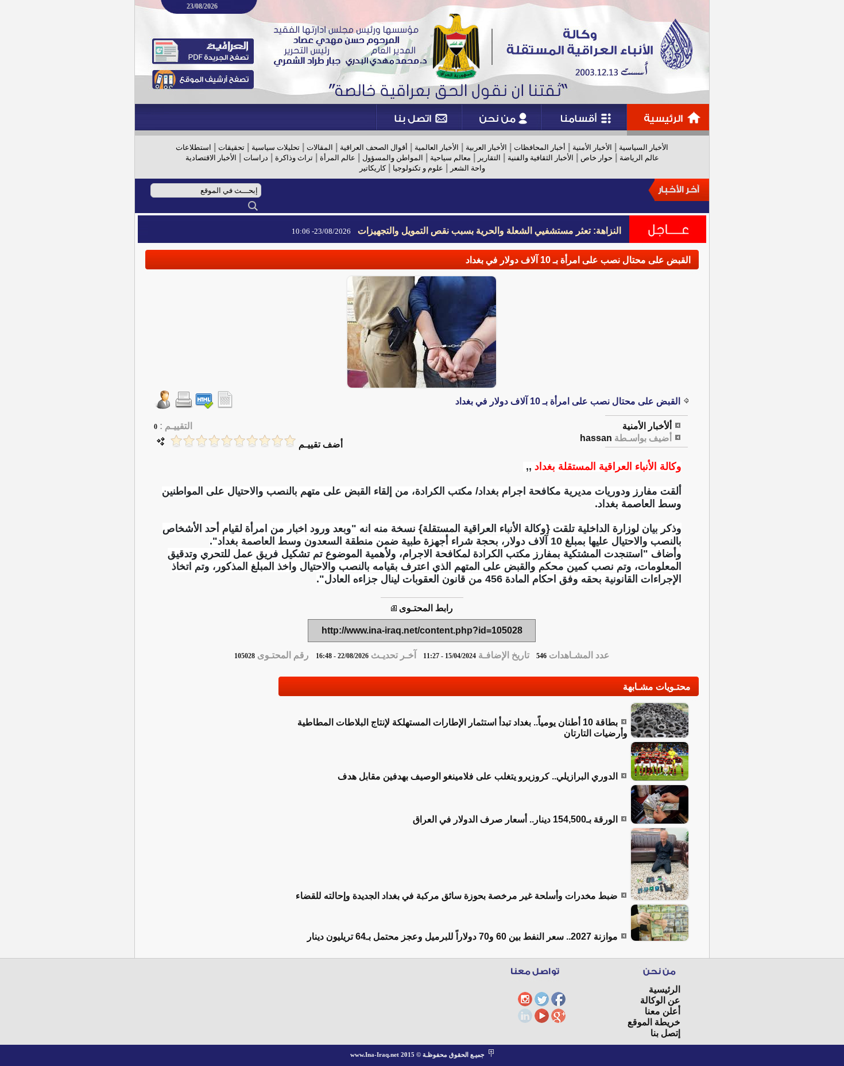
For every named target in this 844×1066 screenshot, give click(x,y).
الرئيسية (664, 989)
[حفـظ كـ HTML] (204, 406)
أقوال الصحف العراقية (374, 147)
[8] (201, 440)
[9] (189, 440)
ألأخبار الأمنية (647, 426)
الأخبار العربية (486, 147)
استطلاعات (193, 147)
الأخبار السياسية (643, 147)
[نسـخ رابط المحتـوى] (394, 608)
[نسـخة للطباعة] (184, 406)
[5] (239, 440)
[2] (277, 440)
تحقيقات (231, 147)
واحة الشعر (467, 168)
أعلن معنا (662, 1011)
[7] (214, 440)
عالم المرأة (337, 157)
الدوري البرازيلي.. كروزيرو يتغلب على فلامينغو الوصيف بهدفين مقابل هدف (478, 776)
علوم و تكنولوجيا (418, 168)
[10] (176, 440)
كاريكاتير (372, 168)
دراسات (255, 157)
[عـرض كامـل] (660, 735)
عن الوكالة (660, 1000)
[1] (290, 440)
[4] (252, 440)
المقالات (320, 147)
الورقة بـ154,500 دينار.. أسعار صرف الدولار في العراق (515, 819)
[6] (226, 440)
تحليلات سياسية (275, 147)
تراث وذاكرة (294, 157)
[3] (264, 440)
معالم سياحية (450, 157)
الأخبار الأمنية (592, 147)
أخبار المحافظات (540, 147)
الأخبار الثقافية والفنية (541, 157)
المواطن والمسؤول (392, 157)
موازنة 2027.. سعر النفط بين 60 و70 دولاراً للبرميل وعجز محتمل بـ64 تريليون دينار (462, 936)
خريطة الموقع (654, 1022)
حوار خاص (596, 157)
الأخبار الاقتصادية (211, 157)
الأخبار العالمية (437, 147)
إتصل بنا (665, 1033)
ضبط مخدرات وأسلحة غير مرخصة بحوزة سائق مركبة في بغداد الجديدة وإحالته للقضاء (457, 896)
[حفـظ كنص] (225, 406)
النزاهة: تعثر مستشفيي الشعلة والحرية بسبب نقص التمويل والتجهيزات (489, 230)
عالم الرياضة (639, 157)
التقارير (489, 157)
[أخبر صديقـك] (163, 406)
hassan (596, 438)
